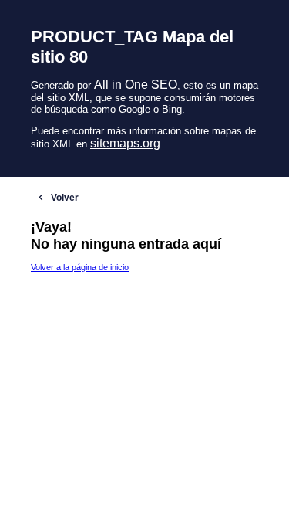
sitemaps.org (125, 143)
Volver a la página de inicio (80, 267)
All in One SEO (135, 84)
